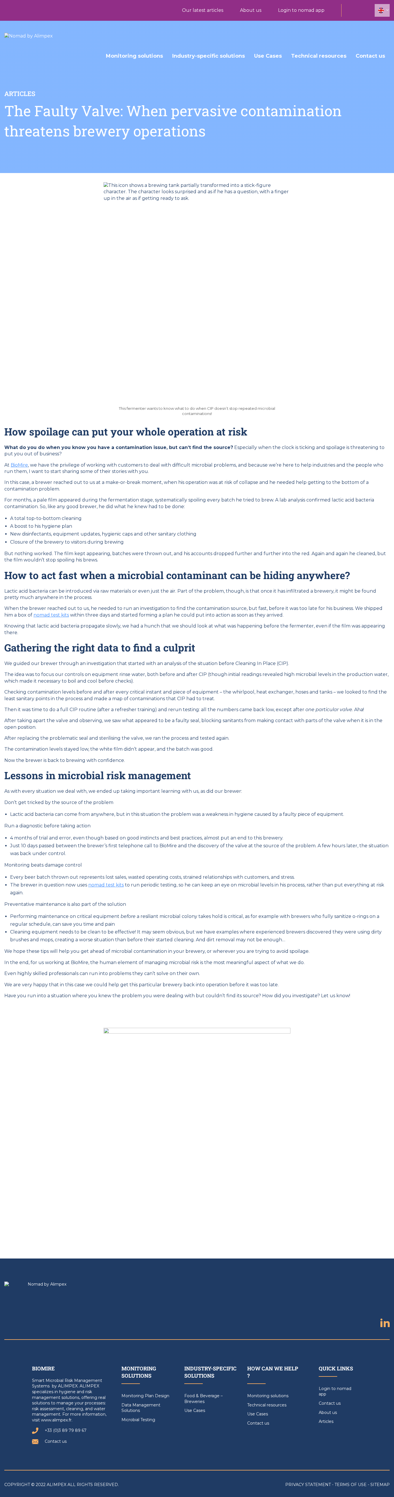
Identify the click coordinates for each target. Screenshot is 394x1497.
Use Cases (268, 56)
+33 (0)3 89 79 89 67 (66, 1430)
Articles (326, 1421)
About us (250, 10)
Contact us (370, 56)
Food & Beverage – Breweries (203, 1398)
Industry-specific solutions (208, 56)
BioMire (19, 465)
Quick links (336, 1368)
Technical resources (318, 56)
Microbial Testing (138, 1419)
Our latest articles (202, 10)
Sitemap (380, 1484)
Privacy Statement (308, 1484)
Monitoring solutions (134, 56)
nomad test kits (51, 615)
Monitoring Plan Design (145, 1395)
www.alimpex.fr (56, 1420)
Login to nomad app (301, 10)
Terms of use (351, 1484)
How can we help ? (272, 1372)
